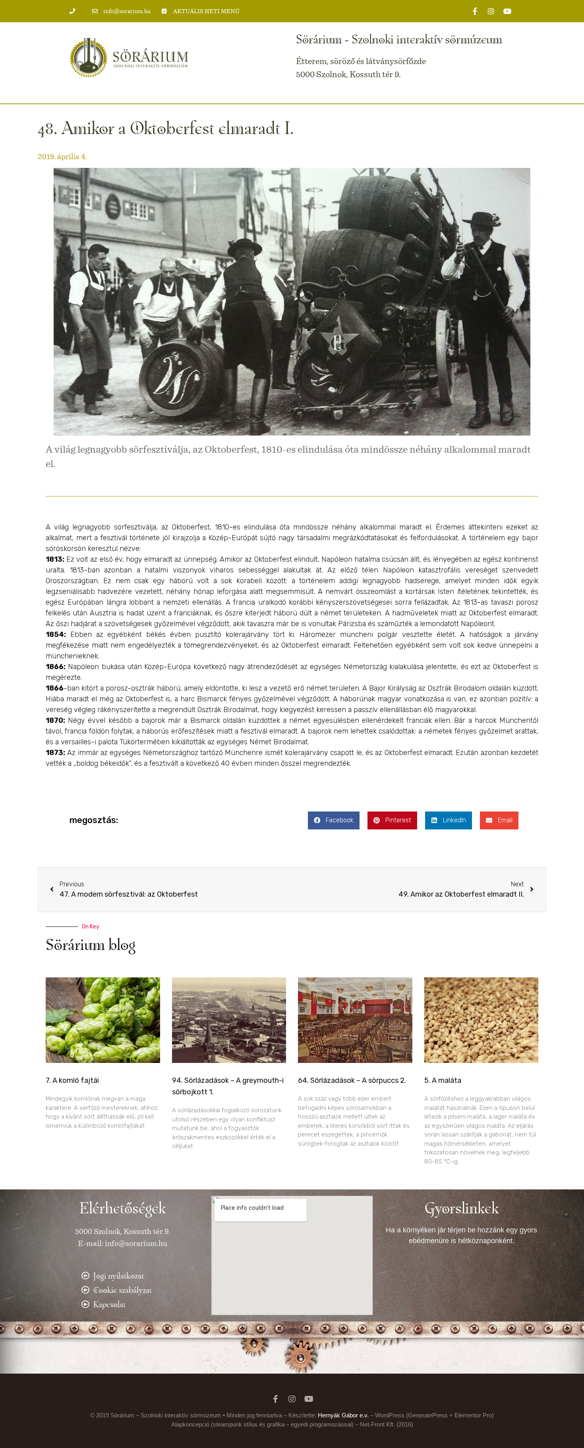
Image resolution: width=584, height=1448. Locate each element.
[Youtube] (507, 11)
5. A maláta (442, 1080)
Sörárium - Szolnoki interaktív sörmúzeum (399, 39)
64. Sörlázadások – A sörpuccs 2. (352, 1080)
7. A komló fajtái (72, 1080)
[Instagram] (491, 11)
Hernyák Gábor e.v (342, 1415)
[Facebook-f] (475, 11)
